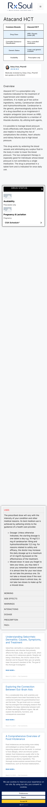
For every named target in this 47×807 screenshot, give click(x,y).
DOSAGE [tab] (8, 614)
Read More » (10, 670)
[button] (23, 222)
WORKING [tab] (8, 593)
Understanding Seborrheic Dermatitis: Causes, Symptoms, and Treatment (23, 639)
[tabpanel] (23, 552)
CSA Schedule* (12, 223)
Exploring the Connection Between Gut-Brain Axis (20, 688)
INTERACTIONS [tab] (11, 609)
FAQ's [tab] (6, 625)
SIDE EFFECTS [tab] (10, 598)
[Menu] (40, 6)
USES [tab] (6, 510)
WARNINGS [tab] (9, 604)
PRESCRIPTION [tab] (11, 620)
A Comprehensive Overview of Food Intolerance (23, 737)
